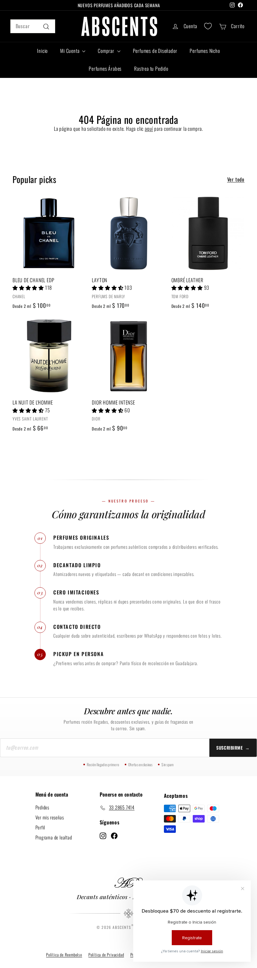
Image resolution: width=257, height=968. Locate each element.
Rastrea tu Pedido (151, 68)
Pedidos (42, 806)
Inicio (42, 50)
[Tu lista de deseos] (208, 26)
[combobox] (32, 26)
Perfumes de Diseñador (155, 50)
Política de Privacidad (106, 954)
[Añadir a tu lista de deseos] (83, 227)
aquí (149, 128)
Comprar (106, 50)
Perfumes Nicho (205, 50)
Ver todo (235, 179)
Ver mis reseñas (49, 816)
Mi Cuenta (70, 50)
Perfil (40, 826)
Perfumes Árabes (105, 68)
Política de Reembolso (64, 954)
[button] (29, 287)
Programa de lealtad (53, 836)
